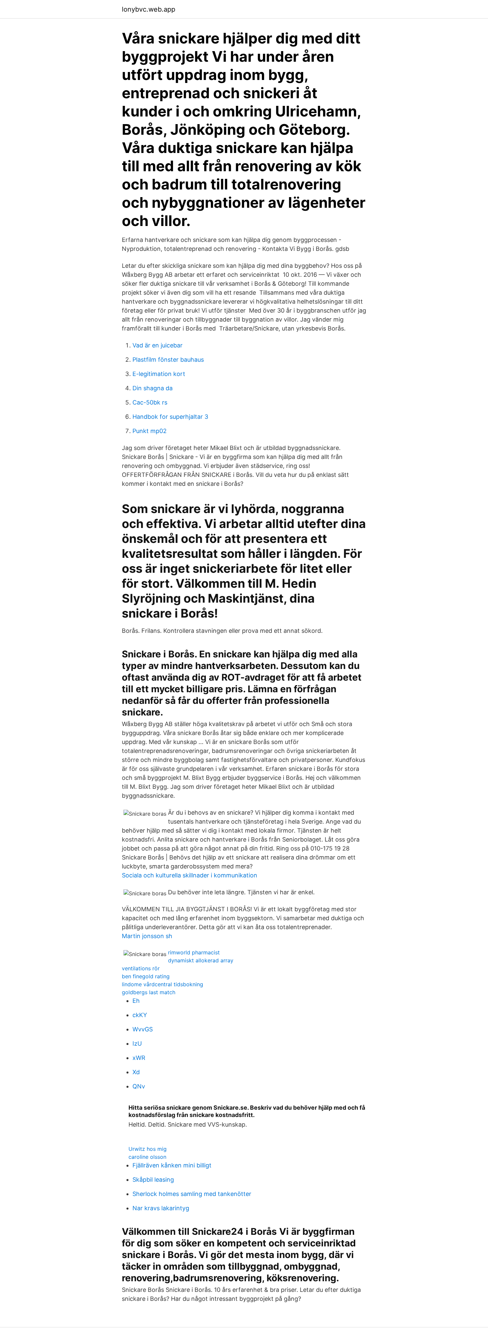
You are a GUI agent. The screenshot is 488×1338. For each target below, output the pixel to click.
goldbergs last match (148, 992)
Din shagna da (152, 388)
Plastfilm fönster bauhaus (168, 359)
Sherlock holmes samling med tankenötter (191, 1193)
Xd (136, 1072)
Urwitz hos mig (147, 1149)
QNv (138, 1086)
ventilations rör (141, 968)
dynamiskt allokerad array (200, 960)
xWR (138, 1057)
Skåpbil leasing (153, 1179)
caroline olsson (147, 1156)
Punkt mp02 (149, 430)
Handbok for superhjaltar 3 (170, 416)
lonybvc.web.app (148, 9)
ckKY (139, 1014)
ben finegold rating (146, 976)
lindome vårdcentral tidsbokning (162, 984)
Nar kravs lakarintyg (160, 1208)
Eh (136, 1000)
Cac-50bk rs (149, 402)
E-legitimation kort (158, 373)
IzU (137, 1043)
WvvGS (142, 1029)
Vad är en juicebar (157, 345)
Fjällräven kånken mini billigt (171, 1165)
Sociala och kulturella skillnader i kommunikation (189, 875)
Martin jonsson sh (147, 935)
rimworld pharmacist (194, 952)
